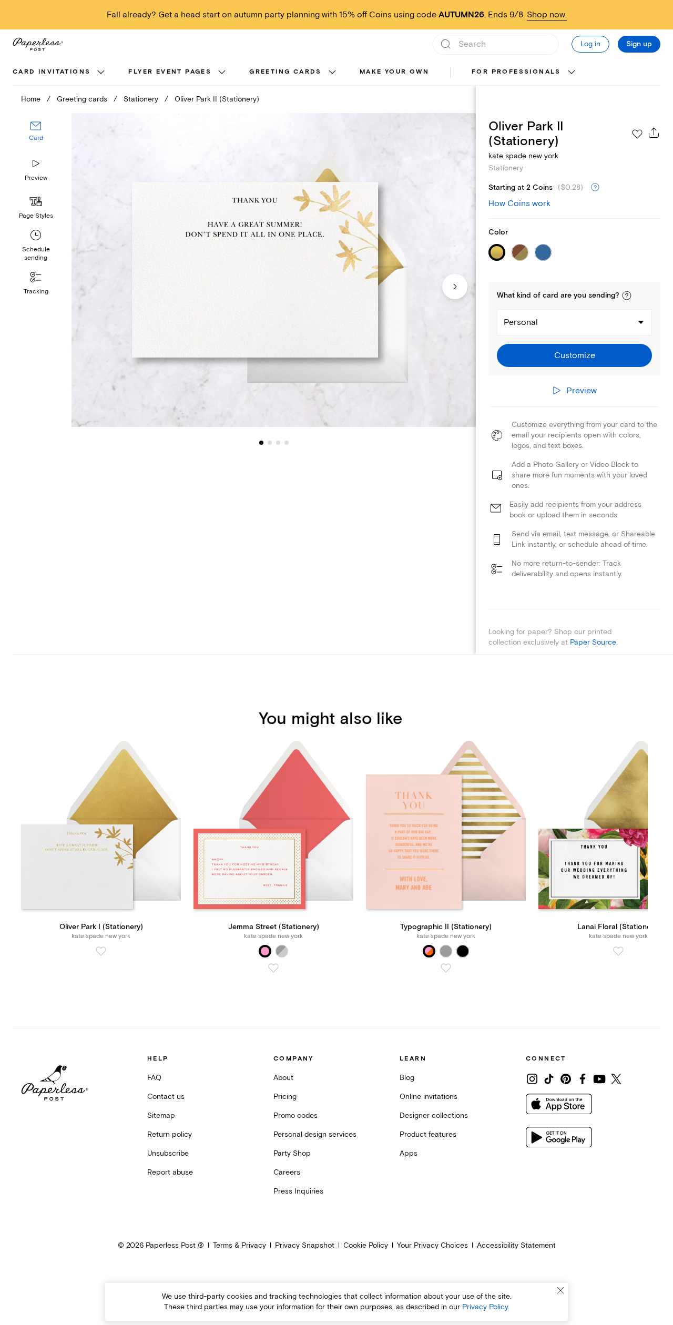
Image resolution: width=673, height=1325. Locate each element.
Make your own (394, 72)
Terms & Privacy (239, 1245)
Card (36, 138)
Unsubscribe (168, 1153)
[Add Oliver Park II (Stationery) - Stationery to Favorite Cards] (637, 134)
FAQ (154, 1077)
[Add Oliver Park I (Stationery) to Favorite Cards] (101, 951)
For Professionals (516, 72)
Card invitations (51, 72)
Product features (428, 1134)
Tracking (36, 291)
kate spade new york (523, 155)
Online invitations (428, 1096)
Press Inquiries (298, 1191)
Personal (521, 322)
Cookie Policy (365, 1245)
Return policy (169, 1134)
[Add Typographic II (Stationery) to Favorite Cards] (446, 968)
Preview (36, 178)
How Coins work (519, 203)
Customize (574, 355)
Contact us (166, 1096)
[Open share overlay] (654, 132)
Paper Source (593, 642)
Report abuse (170, 1172)
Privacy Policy (485, 1306)
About (283, 1077)
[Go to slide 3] (270, 443)
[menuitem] (60, 72)
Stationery (141, 99)
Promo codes (295, 1115)
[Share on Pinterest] (565, 1079)
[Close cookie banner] (560, 1290)
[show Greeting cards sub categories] (332, 72)
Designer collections (434, 1115)
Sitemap (161, 1115)
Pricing (285, 1096)
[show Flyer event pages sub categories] (222, 72)
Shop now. (547, 14)
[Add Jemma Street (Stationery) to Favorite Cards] (273, 968)
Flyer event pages (169, 72)
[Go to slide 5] (286, 443)
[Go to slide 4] (278, 443)
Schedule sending (36, 254)
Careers (286, 1172)
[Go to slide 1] (261, 443)
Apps (408, 1153)
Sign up (639, 44)
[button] (626, 295)
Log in (590, 43)
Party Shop (292, 1153)
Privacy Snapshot (304, 1245)
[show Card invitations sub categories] (101, 72)
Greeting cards (285, 72)
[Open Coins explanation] (595, 187)
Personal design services (314, 1134)
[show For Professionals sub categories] (571, 72)
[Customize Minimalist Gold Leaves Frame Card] (273, 270)
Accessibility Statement (516, 1245)
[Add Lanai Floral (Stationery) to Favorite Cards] (618, 951)
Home (30, 99)
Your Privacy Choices (432, 1245)
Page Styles (36, 216)
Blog (407, 1077)
